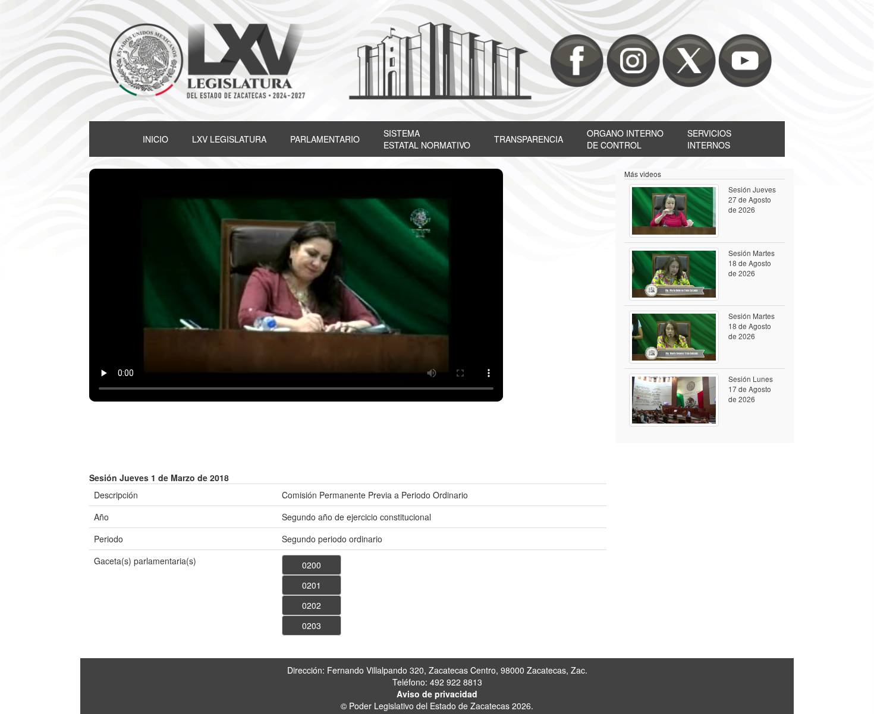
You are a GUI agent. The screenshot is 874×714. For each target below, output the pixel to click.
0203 (311, 625)
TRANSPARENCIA (528, 139)
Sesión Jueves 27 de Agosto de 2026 (752, 199)
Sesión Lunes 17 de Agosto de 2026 (750, 389)
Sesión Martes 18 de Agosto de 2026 (751, 263)
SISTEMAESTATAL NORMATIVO (426, 139)
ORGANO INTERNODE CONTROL (625, 139)
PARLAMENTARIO (325, 139)
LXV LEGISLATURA (229, 139)
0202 (311, 605)
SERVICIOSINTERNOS (709, 139)
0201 (311, 585)
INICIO (155, 139)
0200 (311, 565)
